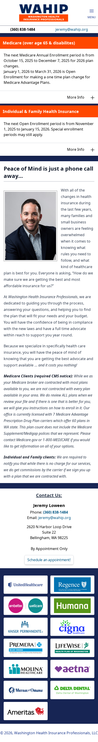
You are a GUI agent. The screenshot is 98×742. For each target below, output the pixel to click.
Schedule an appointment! (48, 559)
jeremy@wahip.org (71, 29)
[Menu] (91, 10)
